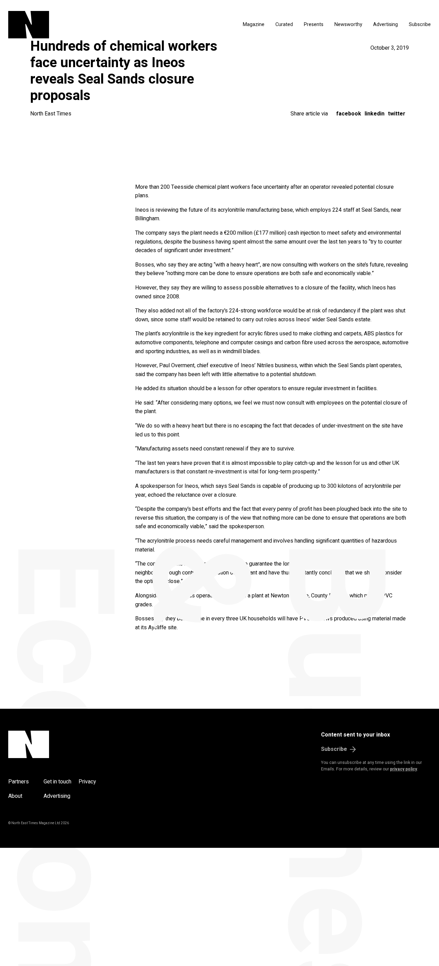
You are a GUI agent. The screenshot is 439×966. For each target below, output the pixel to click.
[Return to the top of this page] (61, 744)
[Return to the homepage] (77, 24)
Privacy (87, 782)
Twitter (396, 114)
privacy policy (403, 769)
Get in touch (57, 782)
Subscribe (420, 24)
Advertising (385, 24)
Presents (313, 24)
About (15, 796)
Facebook (348, 114)
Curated (284, 24)
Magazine (253, 24)
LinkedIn (374, 114)
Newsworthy (348, 24)
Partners (18, 782)
